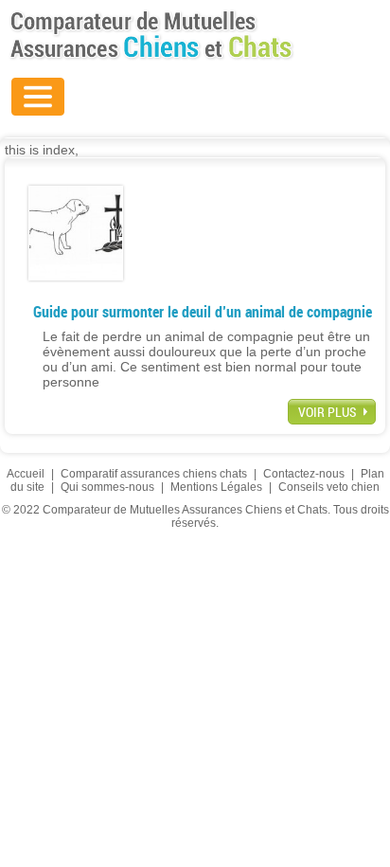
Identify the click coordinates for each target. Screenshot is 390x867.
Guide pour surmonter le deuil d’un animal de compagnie (202, 311)
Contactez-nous (304, 473)
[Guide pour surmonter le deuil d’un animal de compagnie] (75, 232)
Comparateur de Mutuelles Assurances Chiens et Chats (151, 35)
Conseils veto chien (329, 487)
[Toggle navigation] (37, 97)
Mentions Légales (216, 487)
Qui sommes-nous (107, 487)
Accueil (25, 473)
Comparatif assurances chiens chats (154, 473)
